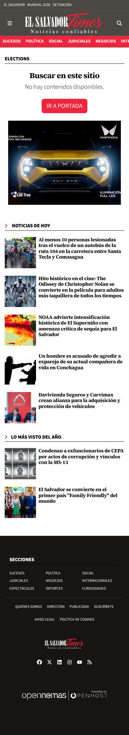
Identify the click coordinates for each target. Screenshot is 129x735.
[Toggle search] (119, 23)
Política (53, 573)
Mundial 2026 (38, 5)
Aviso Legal (45, 619)
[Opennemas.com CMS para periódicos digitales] (64, 702)
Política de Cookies (77, 619)
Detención (62, 5)
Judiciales (18, 580)
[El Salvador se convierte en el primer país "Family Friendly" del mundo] (20, 502)
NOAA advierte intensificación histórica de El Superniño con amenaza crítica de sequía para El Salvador (78, 326)
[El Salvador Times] (64, 23)
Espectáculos (21, 588)
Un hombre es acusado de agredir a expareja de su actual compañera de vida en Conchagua (80, 362)
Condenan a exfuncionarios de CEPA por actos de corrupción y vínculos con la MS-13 (81, 456)
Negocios (54, 580)
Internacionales (97, 580)
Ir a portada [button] (65, 106)
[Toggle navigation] (10, 23)
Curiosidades (94, 588)
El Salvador (14, 5)
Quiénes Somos (28, 606)
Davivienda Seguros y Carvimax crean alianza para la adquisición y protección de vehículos (79, 400)
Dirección (55, 606)
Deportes (54, 588)
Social (88, 573)
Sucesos (16, 573)
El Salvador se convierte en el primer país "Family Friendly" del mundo (78, 495)
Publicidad (79, 606)
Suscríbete (104, 606)
